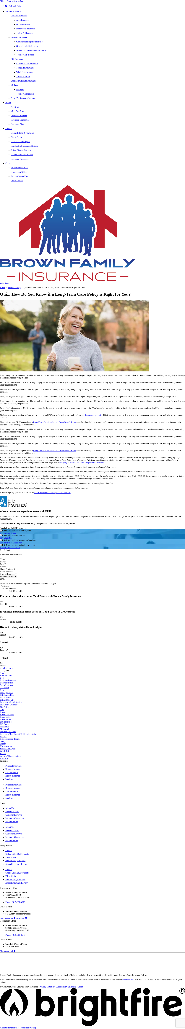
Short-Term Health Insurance (23, 81)
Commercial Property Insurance (29, 42)
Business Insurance (19, 37)
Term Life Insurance (25, 68)
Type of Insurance (8, 574)
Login (80, 987)
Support (8, 128)
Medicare (15, 85)
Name (3, 559)
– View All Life (23, 76)
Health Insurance (12, 776)
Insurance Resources (19, 159)
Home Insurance (23, 24)
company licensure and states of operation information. (83, 462)
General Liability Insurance (28, 46)
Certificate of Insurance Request (24, 146)
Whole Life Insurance (25, 72)
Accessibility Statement (66, 987)
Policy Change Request (21, 150)
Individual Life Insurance (27, 63)
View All (4, 758)
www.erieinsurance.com (52, 492)
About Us (15, 107)
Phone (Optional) (7, 569)
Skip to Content (6, 1)
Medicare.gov (128, 980)
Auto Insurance (22, 20)
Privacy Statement (47, 987)
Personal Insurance (19, 16)
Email (3, 564)
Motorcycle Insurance (25, 29)
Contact (8, 163)
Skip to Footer (19, 1)
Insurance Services (13, 11)
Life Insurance (17, 59)
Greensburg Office (19, 172)
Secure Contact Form (20, 176)
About (8, 102)
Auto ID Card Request (20, 141)
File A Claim (16, 137)
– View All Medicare (25, 94)
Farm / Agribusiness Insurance (24, 98)
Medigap (20, 89)
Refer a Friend (17, 180)
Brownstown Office (19, 167)
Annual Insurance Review (22, 154)
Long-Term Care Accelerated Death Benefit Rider (54, 422)
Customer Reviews (19, 115)
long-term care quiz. (93, 415)
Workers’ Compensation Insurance (31, 50)
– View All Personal (24, 33)
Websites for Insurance (18, 1028)
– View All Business (25, 55)
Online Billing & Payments (22, 133)
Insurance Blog (17, 124)
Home (2, 287)
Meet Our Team (17, 111)
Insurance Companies (20, 120)
